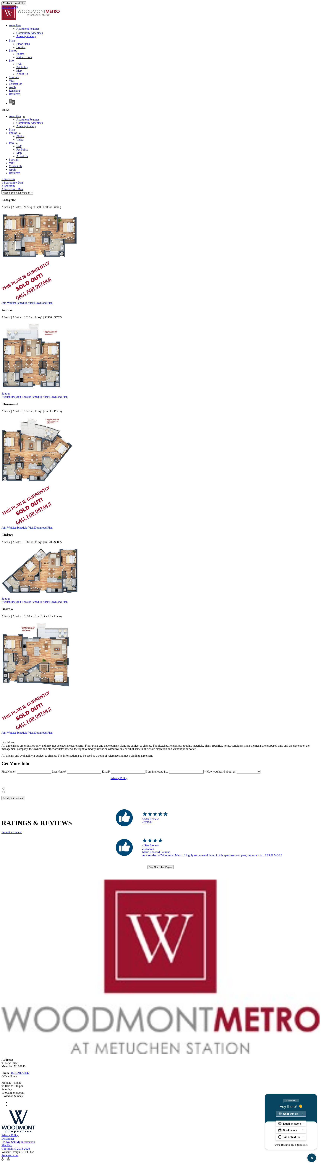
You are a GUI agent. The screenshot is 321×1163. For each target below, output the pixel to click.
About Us (22, 73)
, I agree (13, 787)
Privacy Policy (119, 778)
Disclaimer (7, 1138)
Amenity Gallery (26, 36)
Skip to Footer (9, 7)
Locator (20, 47)
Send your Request (13, 798)
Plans (12, 40)
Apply (12, 87)
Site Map (6, 1145)
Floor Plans (23, 43)
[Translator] (164, 102)
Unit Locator (23, 396)
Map (19, 70)
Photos (13, 50)
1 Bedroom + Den (12, 182)
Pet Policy (22, 67)
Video (19, 139)
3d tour (5, 393)
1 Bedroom (8, 179)
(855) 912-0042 (20, 1073)
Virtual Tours (24, 57)
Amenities (15, 25)
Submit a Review (11, 832)
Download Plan (43, 302)
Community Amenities (29, 32)
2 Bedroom (8, 185)
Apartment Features (27, 28)
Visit (11, 80)
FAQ (19, 63)
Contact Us (15, 83)
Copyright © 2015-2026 (15, 1148)
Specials (14, 77)
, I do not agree (16, 791)
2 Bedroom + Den (12, 189)
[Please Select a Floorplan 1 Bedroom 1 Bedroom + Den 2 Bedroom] (17, 192)
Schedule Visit (25, 302)
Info (11, 60)
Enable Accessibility (14, 3)
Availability (8, 396)
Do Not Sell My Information (18, 1142)
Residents (14, 90)
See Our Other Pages (160, 867)
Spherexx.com (9, 1155)
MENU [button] (5, 109)
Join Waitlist (8, 302)
